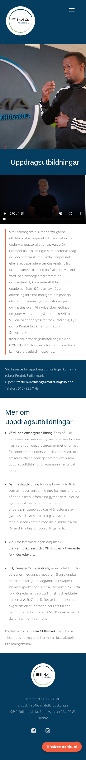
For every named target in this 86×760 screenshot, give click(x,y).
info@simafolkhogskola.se (48, 705)
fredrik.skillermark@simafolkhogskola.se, (40, 338)
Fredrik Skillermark (43, 631)
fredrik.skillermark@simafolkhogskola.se (44, 382)
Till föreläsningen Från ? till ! (61, 746)
